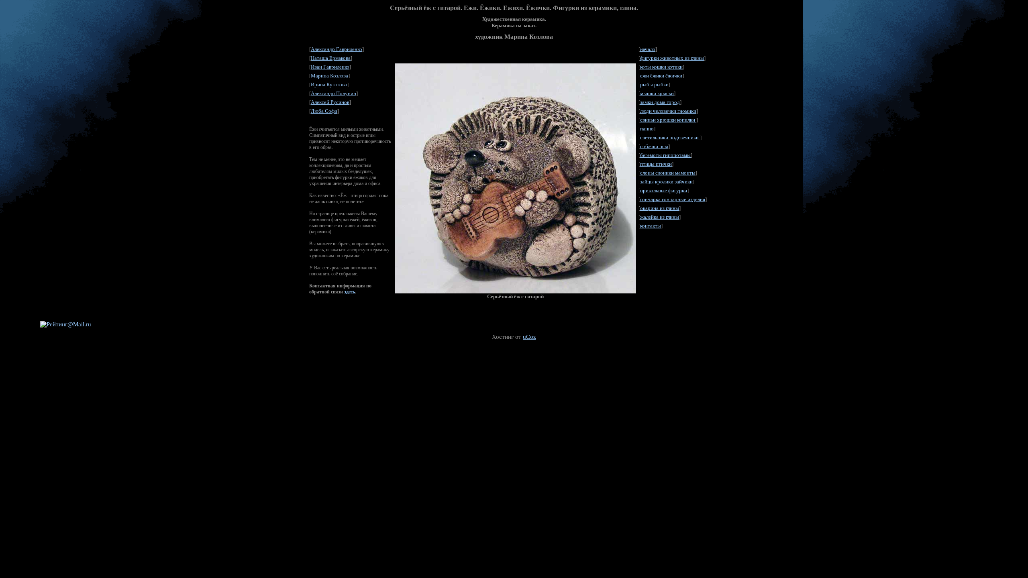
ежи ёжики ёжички (661, 76)
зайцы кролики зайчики (666, 182)
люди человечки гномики (668, 111)
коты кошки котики (661, 67)
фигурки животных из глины (672, 58)
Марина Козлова (329, 76)
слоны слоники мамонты (668, 173)
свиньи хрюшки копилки (668, 120)
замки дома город (660, 102)
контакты (650, 226)
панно (647, 129)
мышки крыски (657, 93)
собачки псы (654, 146)
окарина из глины (659, 208)
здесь (349, 292)
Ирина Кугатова (329, 84)
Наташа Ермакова (331, 58)
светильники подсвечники (670, 137)
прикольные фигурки (663, 190)
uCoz (529, 337)
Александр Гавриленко (336, 49)
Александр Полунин (333, 93)
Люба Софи (324, 111)
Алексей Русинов (330, 102)
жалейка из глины (659, 217)
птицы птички (656, 164)
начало (647, 49)
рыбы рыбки (654, 84)
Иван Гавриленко (330, 67)
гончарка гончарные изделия (672, 199)
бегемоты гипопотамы (665, 155)
